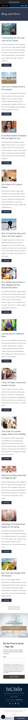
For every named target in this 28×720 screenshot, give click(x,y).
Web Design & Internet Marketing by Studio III (14, 711)
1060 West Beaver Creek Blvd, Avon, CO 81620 (14, 693)
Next (17, 608)
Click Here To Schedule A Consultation (14, 628)
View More (6, 65)
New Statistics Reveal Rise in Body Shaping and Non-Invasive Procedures (13, 285)
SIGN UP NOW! (14, 677)
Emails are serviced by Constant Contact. (13, 671)
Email (4, 656)
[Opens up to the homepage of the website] (14, 689)
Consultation (14, 623)
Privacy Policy (14, 714)
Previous (11, 608)
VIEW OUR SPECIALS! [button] (14, 2)
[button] (3, 717)
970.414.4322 (4, 5)
